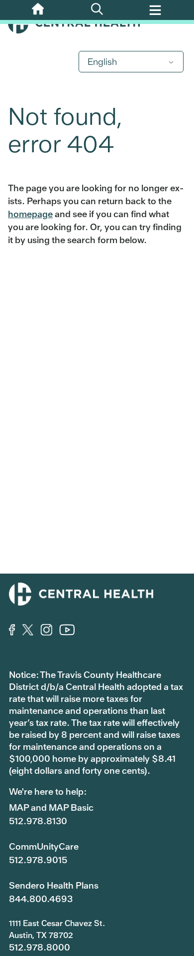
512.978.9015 (38, 860)
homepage (30, 214)
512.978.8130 (38, 821)
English (102, 61)
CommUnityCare (44, 846)
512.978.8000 (39, 947)
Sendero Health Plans (53, 885)
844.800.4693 (41, 899)
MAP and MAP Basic (51, 807)
